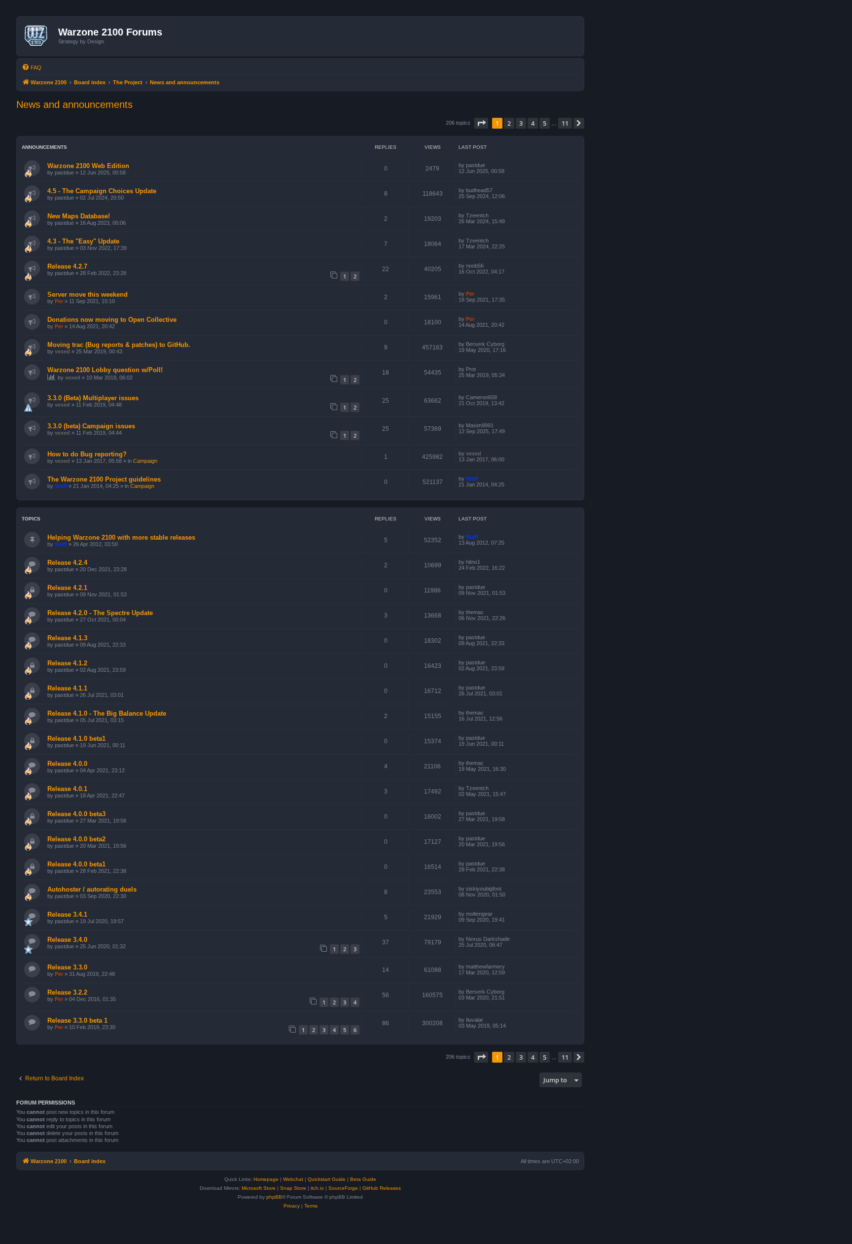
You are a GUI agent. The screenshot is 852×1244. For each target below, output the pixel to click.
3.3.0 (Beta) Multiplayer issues (93, 398)
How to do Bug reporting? (87, 454)
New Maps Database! (78, 216)
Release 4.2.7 (67, 266)
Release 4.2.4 (67, 562)
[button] (481, 123)
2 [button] (509, 123)
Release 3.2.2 (67, 992)
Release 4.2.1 (67, 587)
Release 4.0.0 (67, 763)
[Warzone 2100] (38, 36)
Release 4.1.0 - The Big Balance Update (106, 713)
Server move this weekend (87, 294)
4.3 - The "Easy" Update (83, 241)
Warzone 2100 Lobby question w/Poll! (105, 370)
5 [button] (544, 123)
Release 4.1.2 (67, 663)
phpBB (274, 1197)
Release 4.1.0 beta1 (76, 738)
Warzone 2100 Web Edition (88, 166)
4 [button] (532, 123)
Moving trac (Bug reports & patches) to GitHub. (118, 344)
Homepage (266, 1179)
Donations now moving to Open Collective (112, 319)
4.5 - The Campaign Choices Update (101, 191)
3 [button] (521, 123)
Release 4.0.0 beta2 (76, 839)
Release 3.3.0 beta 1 (77, 1020)
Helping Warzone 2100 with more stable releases (121, 537)
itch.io (317, 1188)
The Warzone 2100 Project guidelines (104, 479)
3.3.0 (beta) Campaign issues (91, 426)
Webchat (293, 1179)
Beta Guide (363, 1179)
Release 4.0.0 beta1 (76, 864)
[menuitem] (31, 67)
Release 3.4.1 (67, 914)
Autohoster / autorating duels (92, 889)
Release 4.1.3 (67, 638)
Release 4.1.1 (67, 688)
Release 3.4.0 (67, 939)
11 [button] (565, 123)
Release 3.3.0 (67, 967)
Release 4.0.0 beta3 (76, 814)
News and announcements (74, 104)
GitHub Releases (381, 1188)
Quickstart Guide (327, 1179)
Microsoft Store (259, 1188)
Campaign (145, 461)
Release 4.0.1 (67, 789)
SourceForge (343, 1188)
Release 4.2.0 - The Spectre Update (100, 613)
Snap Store (293, 1188)
